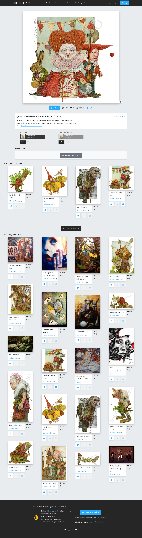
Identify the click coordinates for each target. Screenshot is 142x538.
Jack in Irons (81, 207)
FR (80, 382)
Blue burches (47, 484)
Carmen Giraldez (48, 279)
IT (111, 374)
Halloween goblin (116, 193)
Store (91, 3)
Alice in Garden (14, 355)
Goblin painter (115, 312)
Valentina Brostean (116, 371)
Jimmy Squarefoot (116, 427)
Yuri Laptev (13, 358)
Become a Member (90, 512)
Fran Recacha (13, 271)
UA (18, 358)
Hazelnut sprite (49, 199)
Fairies (112, 276)
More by (71, 228)
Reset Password (100, 522)
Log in (115, 3)
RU (87, 335)
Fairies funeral (81, 468)
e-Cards (68, 3)
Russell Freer (81, 282)
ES (20, 201)
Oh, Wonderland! (15, 265)
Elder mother (13, 425)
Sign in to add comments (71, 155)
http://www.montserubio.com (31, 126)
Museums (58, 3)
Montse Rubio (120, 116)
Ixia (78, 382)
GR (55, 336)
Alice (111, 368)
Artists (48, 3)
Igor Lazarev (81, 335)
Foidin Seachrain (14, 195)
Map (40, 3)
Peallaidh (12, 467)
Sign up (124, 3)
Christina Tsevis (48, 336)
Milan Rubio (114, 474)
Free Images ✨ (80, 3)
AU (87, 282)
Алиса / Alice (81, 332)
